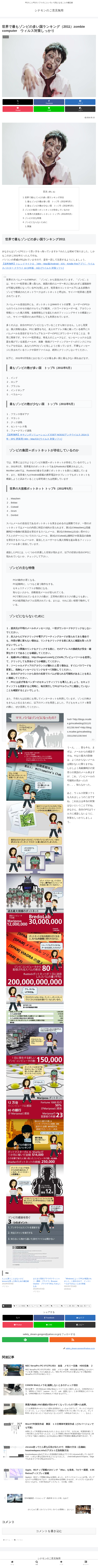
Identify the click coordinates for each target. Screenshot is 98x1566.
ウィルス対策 (20, 1306)
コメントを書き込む (49, 1531)
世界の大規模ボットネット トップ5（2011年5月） (50, 214)
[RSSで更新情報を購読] (73, 1339)
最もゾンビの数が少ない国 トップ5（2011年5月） (51, 206)
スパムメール (33, 1306)
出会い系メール (84, 1306)
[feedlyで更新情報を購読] (25, 1339)
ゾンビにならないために (36, 222)
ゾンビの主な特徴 (33, 218)
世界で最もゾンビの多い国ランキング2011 (44, 197)
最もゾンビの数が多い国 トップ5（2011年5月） (50, 201)
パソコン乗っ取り (69, 1306)
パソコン (8, 1306)
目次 (45, 191)
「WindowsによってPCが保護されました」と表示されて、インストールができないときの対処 (78, 1281)
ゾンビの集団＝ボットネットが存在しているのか (47, 210)
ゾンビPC (45, 1306)
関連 (29, 226)
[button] (80, 109)
